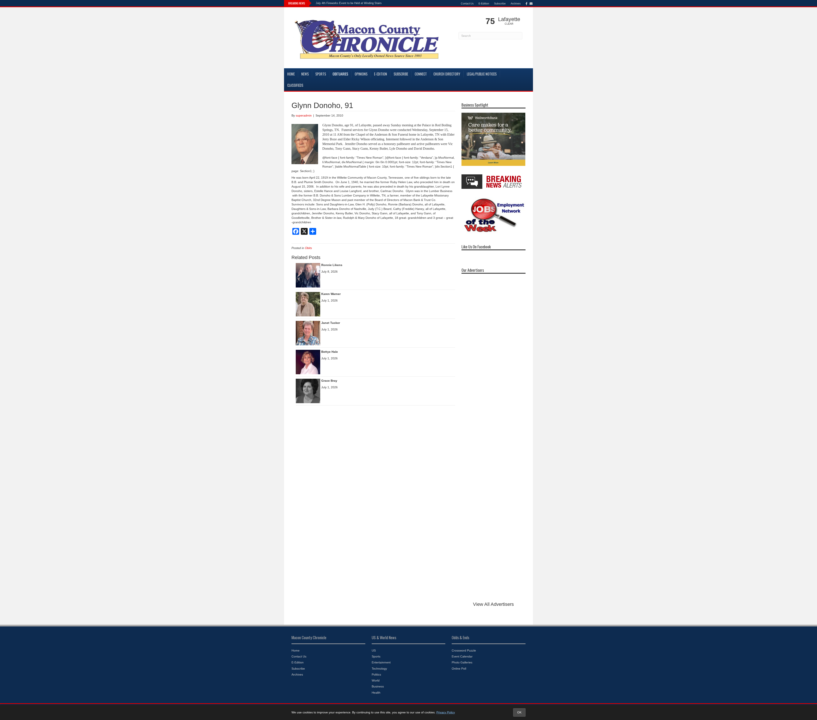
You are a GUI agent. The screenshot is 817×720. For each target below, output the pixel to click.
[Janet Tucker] (308, 332)
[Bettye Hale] (308, 361)
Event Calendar (462, 656)
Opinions (361, 74)
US (374, 650)
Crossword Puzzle (464, 650)
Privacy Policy (445, 712)
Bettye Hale (329, 351)
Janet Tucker (330, 322)
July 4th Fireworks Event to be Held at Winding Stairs (349, 3)
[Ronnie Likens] (308, 275)
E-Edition (483, 3)
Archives (516, 3)
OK (519, 712)
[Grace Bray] (308, 390)
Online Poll (459, 668)
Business (378, 686)
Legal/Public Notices (482, 74)
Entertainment (381, 662)
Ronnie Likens (331, 265)
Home (291, 74)
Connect (421, 74)
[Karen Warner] (308, 304)
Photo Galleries (462, 662)
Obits (308, 248)
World (376, 680)
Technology (379, 668)
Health (376, 692)
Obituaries (340, 74)
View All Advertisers (493, 604)
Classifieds (295, 85)
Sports (320, 74)
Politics (376, 674)
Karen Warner (331, 294)
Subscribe (500, 3)
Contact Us (467, 3)
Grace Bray (329, 380)
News (305, 74)
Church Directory (446, 74)
